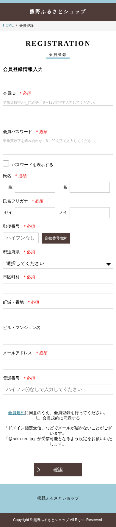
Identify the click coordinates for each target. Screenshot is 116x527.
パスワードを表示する (32, 164)
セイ (8, 212)
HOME (8, 25)
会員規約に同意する (61, 418)
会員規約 (16, 412)
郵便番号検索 (56, 238)
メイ (63, 212)
